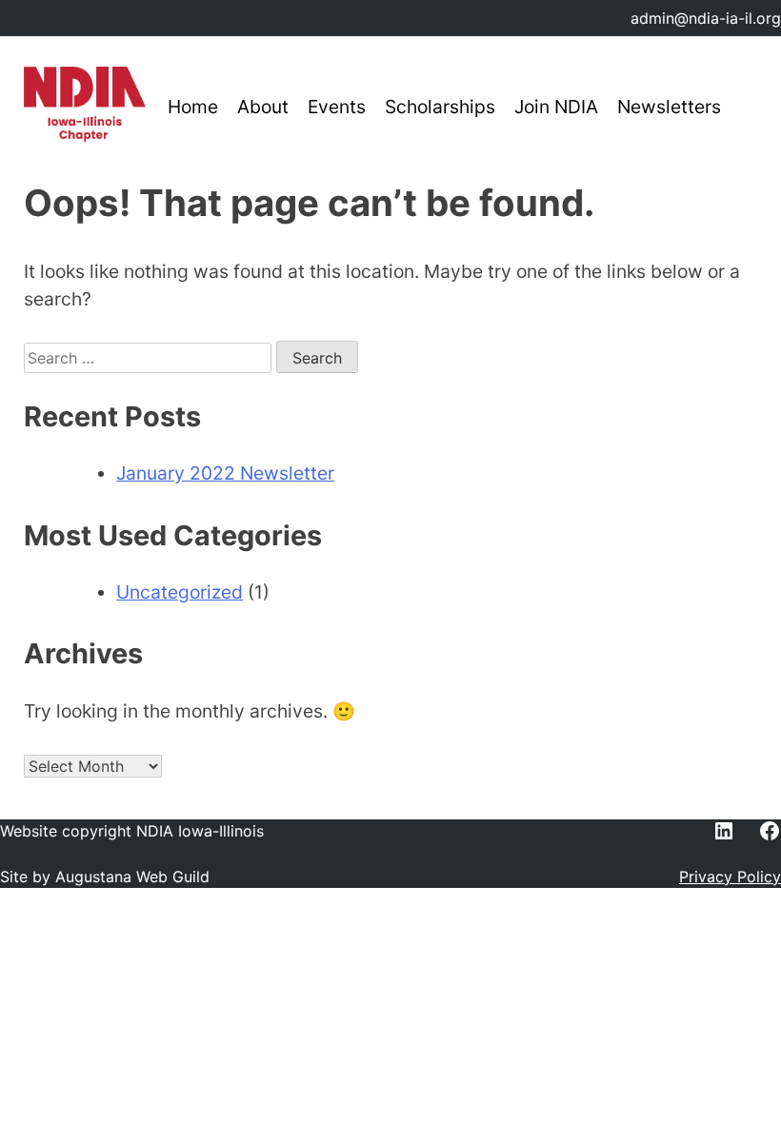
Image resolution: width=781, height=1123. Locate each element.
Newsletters (669, 106)
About (263, 106)
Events (337, 106)
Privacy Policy (730, 876)
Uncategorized (179, 592)
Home (193, 106)
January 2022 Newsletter (225, 473)
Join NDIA (556, 106)
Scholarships (440, 106)
